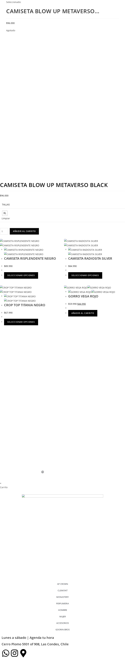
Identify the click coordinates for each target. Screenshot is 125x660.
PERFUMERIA (62, 603)
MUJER (62, 616)
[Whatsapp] (6, 653)
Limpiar (6, 218)
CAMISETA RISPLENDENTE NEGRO (30, 258)
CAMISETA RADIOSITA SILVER (90, 258)
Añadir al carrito (24, 231)
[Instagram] (14, 653)
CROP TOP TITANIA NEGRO (24, 305)
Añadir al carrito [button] (82, 313)
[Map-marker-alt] (23, 653)
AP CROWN (62, 583)
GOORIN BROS (63, 629)
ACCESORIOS (62, 623)
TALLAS (6, 204)
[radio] (4, 213)
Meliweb (34, 471)
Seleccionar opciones (21, 275)
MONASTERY (62, 596)
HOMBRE (62, 610)
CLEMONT (63, 590)
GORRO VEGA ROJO (83, 296)
